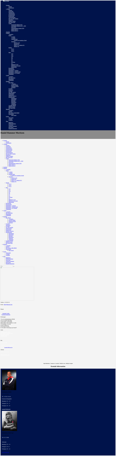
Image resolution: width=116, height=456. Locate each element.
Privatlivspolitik (4, 342)
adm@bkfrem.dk (5, 452)
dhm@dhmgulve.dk (8, 304)
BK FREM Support (5, 334)
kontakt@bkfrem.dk (8, 347)
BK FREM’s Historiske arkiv (7, 333)
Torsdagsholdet (4, 335)
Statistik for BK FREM (5, 332)
